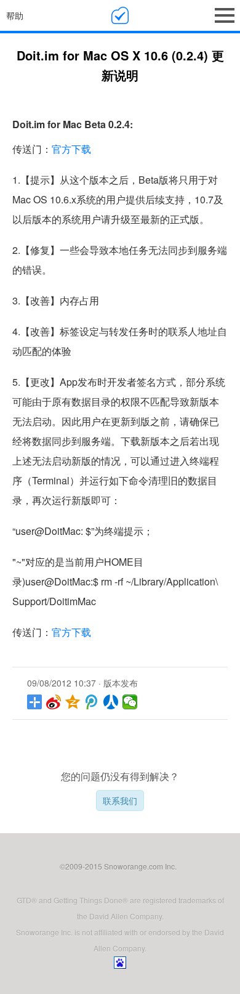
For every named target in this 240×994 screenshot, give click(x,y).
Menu (224, 15)
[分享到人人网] (111, 702)
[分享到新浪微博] (54, 702)
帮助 (14, 15)
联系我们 (120, 800)
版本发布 (120, 683)
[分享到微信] (130, 702)
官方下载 (71, 149)
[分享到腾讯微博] (92, 702)
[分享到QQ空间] (73, 702)
